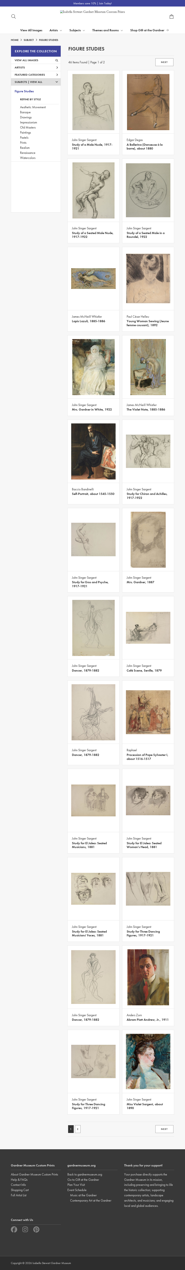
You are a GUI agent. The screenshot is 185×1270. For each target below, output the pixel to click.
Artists (20, 67)
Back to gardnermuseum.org (84, 1174)
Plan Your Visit (76, 1185)
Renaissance (27, 153)
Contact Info (18, 1185)
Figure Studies (24, 91)
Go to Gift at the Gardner (83, 1180)
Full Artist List (18, 1195)
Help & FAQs (19, 1180)
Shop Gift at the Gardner (147, 30)
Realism (25, 148)
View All (36, 82)
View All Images (31, 30)
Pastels (24, 137)
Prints (23, 142)
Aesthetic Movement (33, 107)
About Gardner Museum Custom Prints (34, 1174)
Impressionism (28, 122)
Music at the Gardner (83, 1195)
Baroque (25, 112)
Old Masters (28, 127)
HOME (14, 40)
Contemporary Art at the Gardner (90, 1200)
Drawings (26, 117)
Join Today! (105, 3)
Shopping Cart (20, 1190)
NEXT (164, 62)
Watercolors (27, 158)
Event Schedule (77, 1190)
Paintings (25, 132)
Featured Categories (30, 75)
